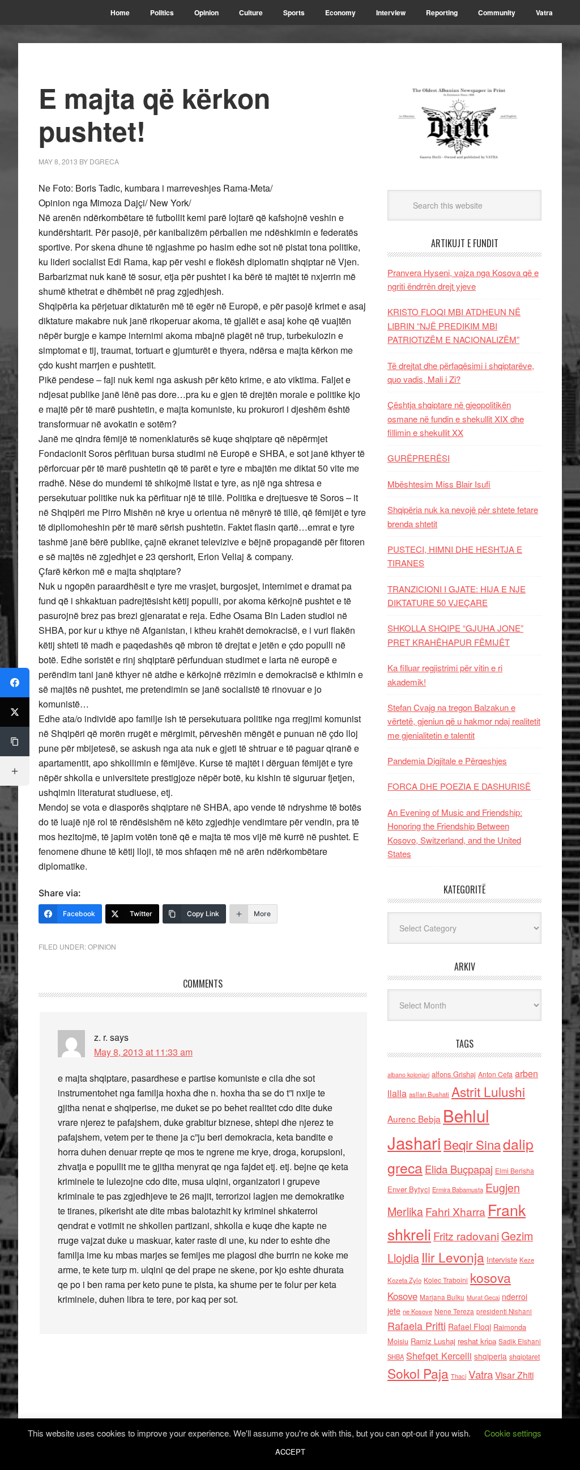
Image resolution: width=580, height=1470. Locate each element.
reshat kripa (477, 1341)
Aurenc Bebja (414, 1118)
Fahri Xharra (455, 1211)
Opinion (102, 946)
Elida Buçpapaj (459, 1169)
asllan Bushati (429, 1094)
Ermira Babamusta (457, 1189)
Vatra (480, 1374)
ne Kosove (417, 1311)
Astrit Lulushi (488, 1091)
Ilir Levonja (452, 1257)
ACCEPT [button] (290, 1451)
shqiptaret (524, 1357)
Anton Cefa (495, 1074)
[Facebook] (14, 682)
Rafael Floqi (469, 1326)
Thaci (458, 1375)
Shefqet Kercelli (439, 1355)
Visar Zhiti (514, 1375)
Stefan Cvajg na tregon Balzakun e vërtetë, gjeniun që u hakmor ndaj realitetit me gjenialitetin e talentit (463, 721)
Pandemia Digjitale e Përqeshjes (447, 760)
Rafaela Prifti (416, 1325)
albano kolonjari (408, 1074)
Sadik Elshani (519, 1341)
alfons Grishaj (454, 1074)
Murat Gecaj (483, 1297)
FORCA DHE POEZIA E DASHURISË (459, 786)
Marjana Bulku (442, 1297)
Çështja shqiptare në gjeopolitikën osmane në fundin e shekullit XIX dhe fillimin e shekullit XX (455, 418)
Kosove (402, 1296)
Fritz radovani (466, 1235)
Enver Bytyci (408, 1189)
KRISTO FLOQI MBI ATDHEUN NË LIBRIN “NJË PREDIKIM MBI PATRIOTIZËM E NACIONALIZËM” (454, 325)
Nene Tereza (454, 1311)
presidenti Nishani (504, 1311)
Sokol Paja (418, 1373)
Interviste (502, 1259)
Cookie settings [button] (512, 1433)
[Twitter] (14, 712)
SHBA (395, 1356)
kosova (490, 1277)
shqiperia (490, 1356)
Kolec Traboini (446, 1280)
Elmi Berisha (514, 1170)
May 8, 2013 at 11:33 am (143, 1051)
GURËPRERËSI (418, 458)
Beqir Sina (472, 1144)
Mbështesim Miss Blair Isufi (439, 484)
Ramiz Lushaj (433, 1341)
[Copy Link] (14, 741)
